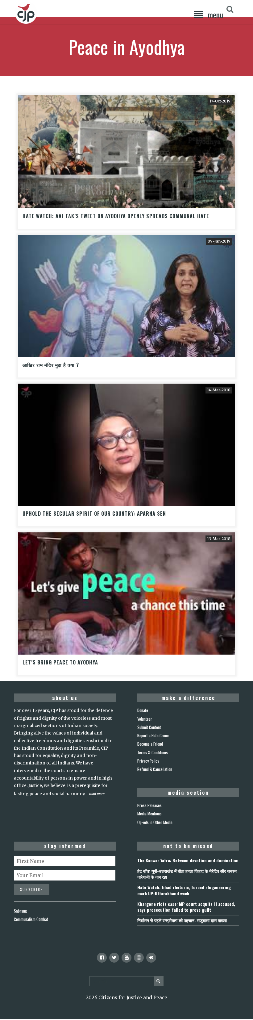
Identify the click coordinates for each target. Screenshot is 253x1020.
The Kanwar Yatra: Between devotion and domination (187, 860)
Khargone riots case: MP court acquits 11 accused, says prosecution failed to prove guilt (186, 907)
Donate (142, 710)
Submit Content (149, 727)
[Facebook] (102, 958)
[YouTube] (126, 958)
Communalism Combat (31, 919)
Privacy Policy (148, 761)
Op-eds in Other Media (154, 822)
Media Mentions (149, 813)
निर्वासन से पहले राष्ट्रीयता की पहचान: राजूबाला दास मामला (182, 920)
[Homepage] (151, 958)
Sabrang (20, 911)
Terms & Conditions (152, 752)
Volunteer (144, 719)
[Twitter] (114, 958)
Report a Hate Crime (153, 735)
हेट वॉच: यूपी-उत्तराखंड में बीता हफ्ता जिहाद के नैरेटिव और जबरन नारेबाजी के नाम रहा (187, 874)
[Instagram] (139, 958)
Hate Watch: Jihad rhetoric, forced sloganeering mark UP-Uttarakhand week (184, 890)
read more (96, 793)
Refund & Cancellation (154, 769)
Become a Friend (150, 744)
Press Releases (149, 805)
